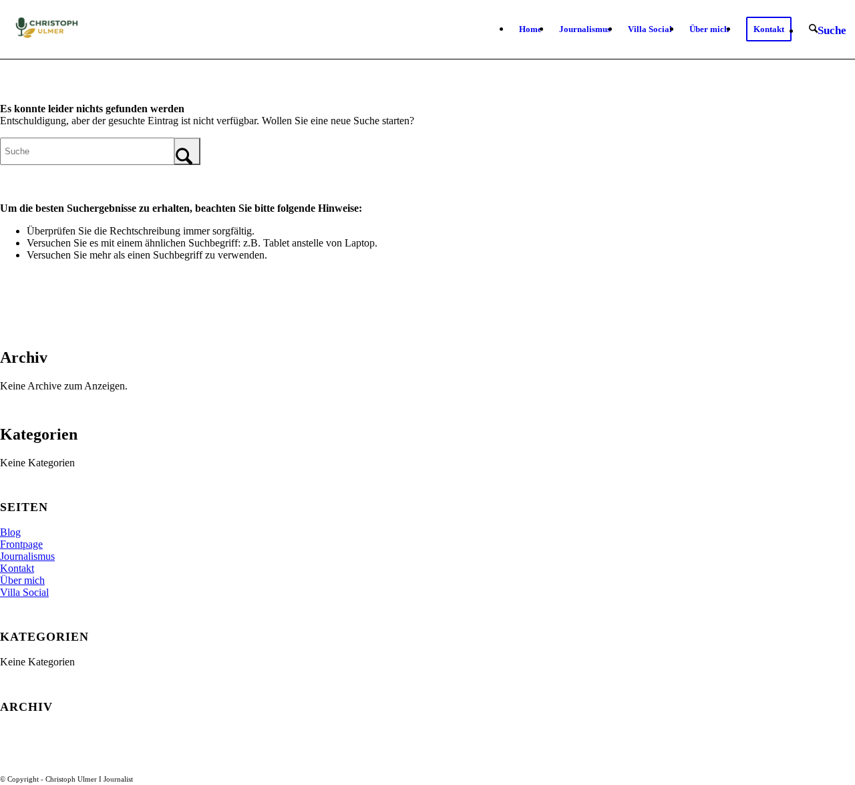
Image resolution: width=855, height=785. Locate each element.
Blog (10, 532)
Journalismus (27, 556)
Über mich (22, 580)
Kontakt (17, 568)
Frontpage (21, 544)
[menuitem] (530, 29)
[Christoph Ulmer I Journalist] (45, 29)
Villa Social (24, 592)
